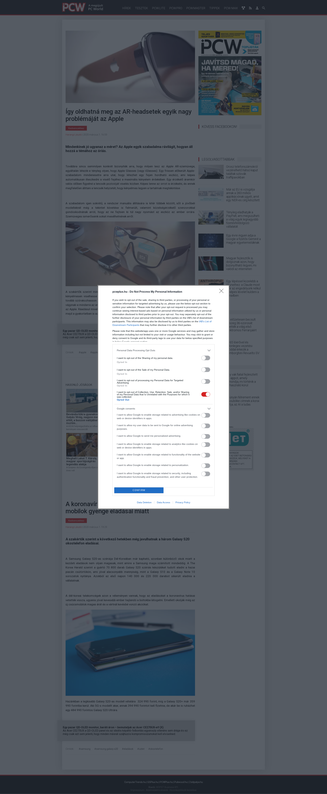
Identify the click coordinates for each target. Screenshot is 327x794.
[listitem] (163, 350)
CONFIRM (139, 490)
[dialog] (163, 397)
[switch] (205, 358)
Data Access (163, 502)
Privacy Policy (182, 502)
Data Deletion (144, 502)
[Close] (222, 292)
